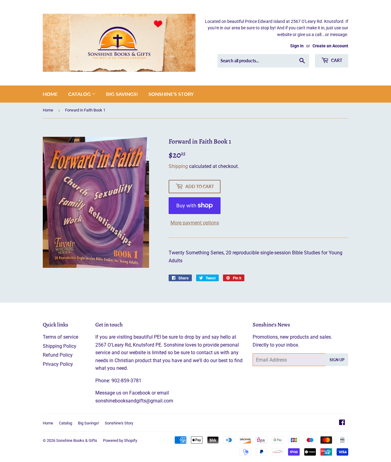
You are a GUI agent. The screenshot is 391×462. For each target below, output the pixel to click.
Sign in (297, 45)
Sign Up (337, 360)
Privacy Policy (58, 364)
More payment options (194, 223)
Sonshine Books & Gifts (76, 440)
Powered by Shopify (120, 440)
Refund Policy (58, 355)
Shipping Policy (59, 346)
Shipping (178, 166)
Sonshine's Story (171, 94)
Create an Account (330, 45)
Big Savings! (122, 94)
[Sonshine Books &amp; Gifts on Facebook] (342, 423)
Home (50, 94)
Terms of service (60, 337)
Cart (336, 60)
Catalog (80, 94)
